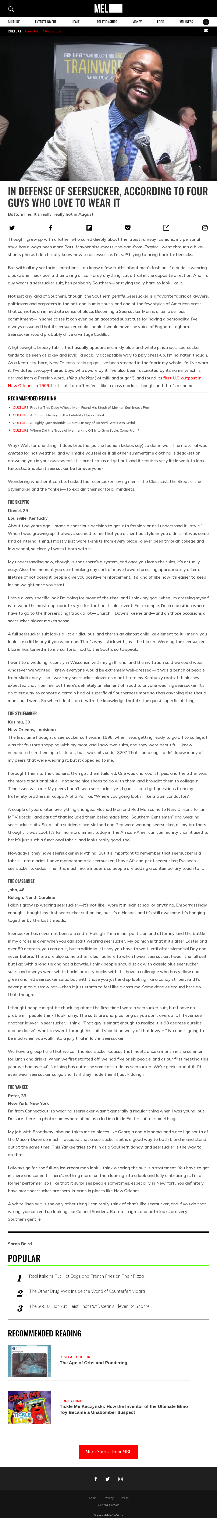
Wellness (186, 21)
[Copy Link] (166, 227)
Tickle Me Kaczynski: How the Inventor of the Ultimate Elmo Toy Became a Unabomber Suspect (124, 1409)
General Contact (108, 1505)
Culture (14, 21)
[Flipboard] (89, 227)
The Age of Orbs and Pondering (93, 1362)
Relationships (107, 21)
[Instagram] (205, 227)
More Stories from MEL (108, 1451)
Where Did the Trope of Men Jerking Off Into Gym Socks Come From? (76, 430)
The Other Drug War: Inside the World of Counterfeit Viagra (87, 1291)
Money (137, 21)
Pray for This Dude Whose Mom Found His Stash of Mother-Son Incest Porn (81, 407)
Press (125, 1498)
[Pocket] (128, 227)
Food (160, 21)
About (92, 1498)
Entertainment (45, 21)
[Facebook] (50, 227)
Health (76, 21)
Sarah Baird (32, 31)
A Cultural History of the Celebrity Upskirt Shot (58, 415)
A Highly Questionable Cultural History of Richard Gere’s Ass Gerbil (74, 423)
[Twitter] (12, 227)
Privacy (109, 1498)
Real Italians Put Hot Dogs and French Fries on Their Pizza (86, 1276)
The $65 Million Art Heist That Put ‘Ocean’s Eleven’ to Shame (89, 1306)
